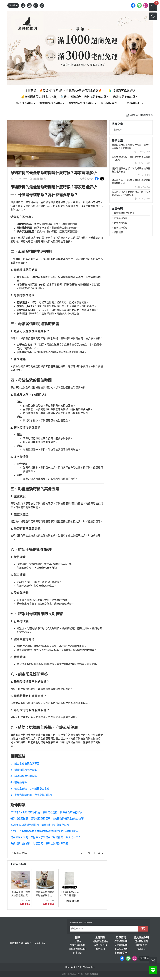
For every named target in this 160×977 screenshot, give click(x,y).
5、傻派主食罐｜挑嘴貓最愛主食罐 (29, 788)
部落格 (77, 941)
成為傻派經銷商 (100, 941)
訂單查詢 (121, 937)
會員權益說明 (141, 937)
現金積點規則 (141, 941)
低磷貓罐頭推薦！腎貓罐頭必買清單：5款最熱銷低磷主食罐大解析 (47, 818)
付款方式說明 (121, 945)
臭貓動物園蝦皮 (77, 945)
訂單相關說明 (121, 941)
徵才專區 (141, 949)
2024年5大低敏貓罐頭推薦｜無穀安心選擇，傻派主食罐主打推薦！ (47, 812)
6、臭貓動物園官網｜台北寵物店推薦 (31, 795)
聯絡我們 (100, 949)
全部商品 (100, 937)
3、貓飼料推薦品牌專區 (23, 776)
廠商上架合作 (100, 945)
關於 (77, 937)
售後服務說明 (121, 953)
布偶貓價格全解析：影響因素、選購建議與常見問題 (39, 843)
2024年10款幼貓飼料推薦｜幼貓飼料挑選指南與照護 (39, 825)
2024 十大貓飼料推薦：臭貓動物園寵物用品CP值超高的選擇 (44, 831)
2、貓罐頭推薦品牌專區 (23, 770)
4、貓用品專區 (18, 782)
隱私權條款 (141, 945)
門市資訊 (77, 953)
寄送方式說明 (121, 949)
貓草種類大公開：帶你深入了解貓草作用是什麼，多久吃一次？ (45, 837)
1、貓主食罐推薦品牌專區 (24, 763)
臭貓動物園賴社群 (77, 949)
